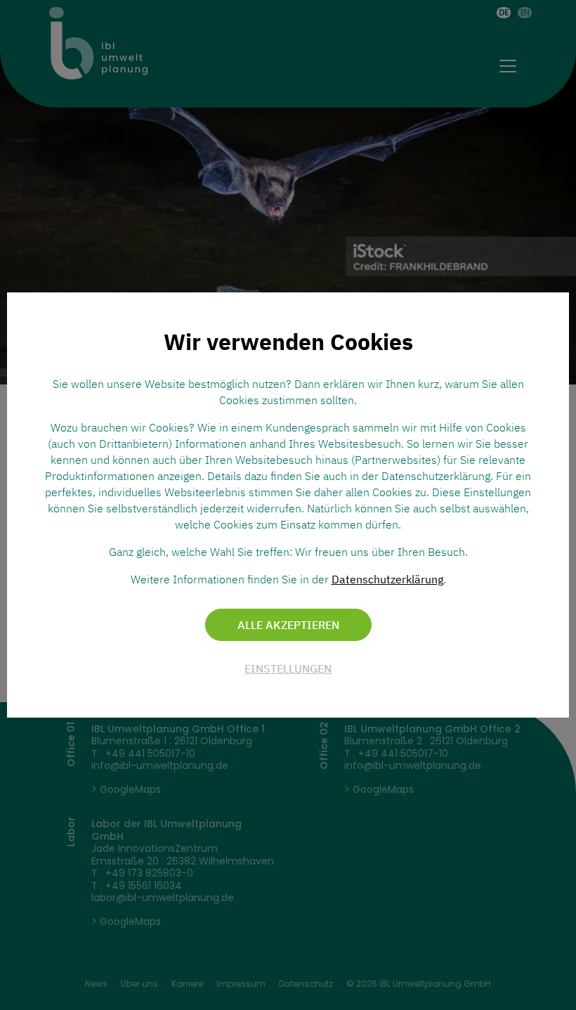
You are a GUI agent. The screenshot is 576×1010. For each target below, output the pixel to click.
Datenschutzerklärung (387, 579)
